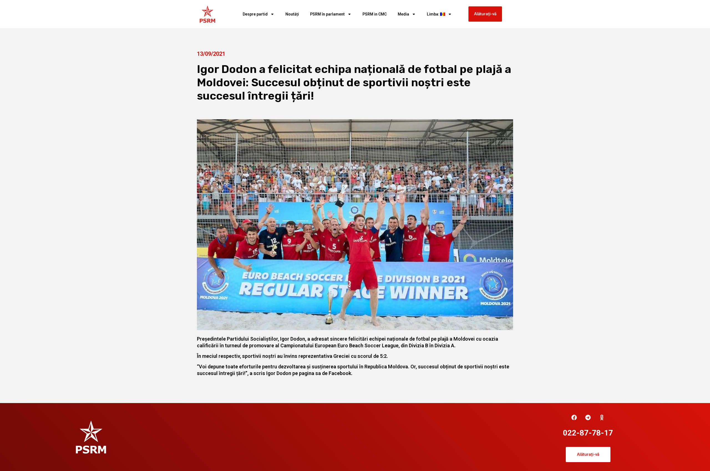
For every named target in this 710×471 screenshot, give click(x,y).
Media (403, 14)
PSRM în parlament (327, 14)
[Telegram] (588, 417)
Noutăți (292, 14)
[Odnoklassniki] (601, 417)
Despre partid (255, 14)
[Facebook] (574, 417)
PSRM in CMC (374, 14)
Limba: (433, 14)
